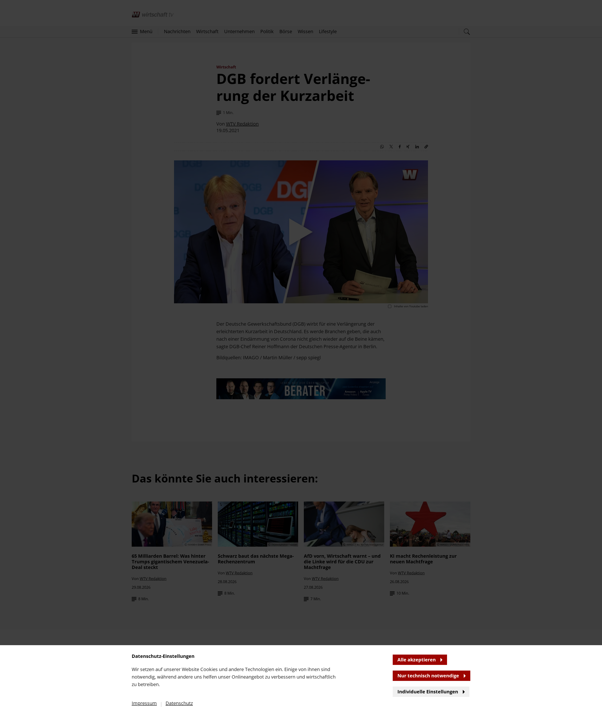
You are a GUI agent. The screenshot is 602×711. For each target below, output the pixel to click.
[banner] (301, 355)
